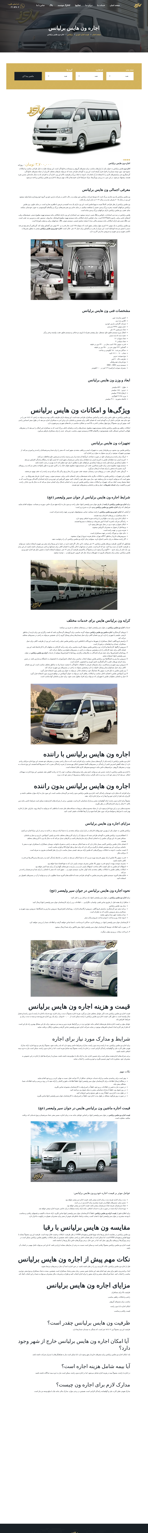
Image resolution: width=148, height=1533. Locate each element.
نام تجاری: (99, 70)
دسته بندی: (130, 70)
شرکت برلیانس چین (85, 197)
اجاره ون (127, 169)
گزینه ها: (69, 70)
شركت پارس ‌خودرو (53, 197)
